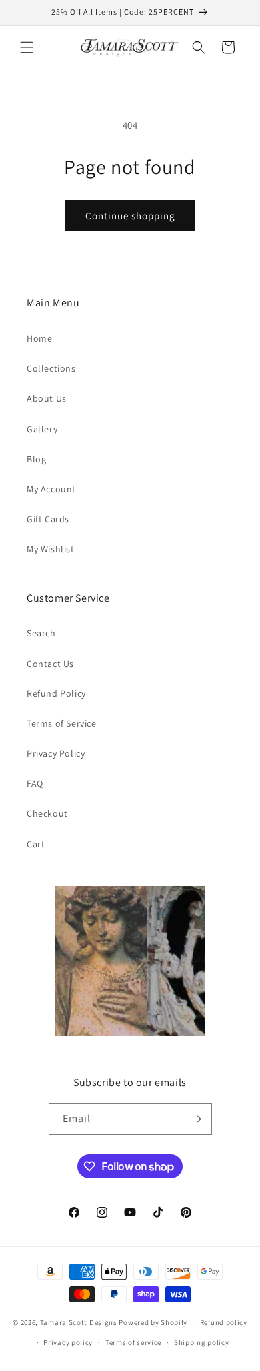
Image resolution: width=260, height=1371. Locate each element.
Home (39, 338)
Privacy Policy (56, 753)
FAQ (35, 783)
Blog (36, 459)
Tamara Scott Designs (78, 1321)
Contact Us (50, 664)
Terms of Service (62, 723)
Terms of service (133, 1342)
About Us (47, 398)
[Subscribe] (196, 1119)
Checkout (47, 813)
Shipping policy (201, 1342)
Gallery (42, 429)
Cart (36, 844)
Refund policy (223, 1322)
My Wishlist (51, 549)
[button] (26, 47)
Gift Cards (48, 519)
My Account (51, 489)
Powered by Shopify (153, 1321)
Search (41, 633)
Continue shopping (130, 215)
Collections (51, 368)
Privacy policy (68, 1342)
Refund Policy (56, 693)
